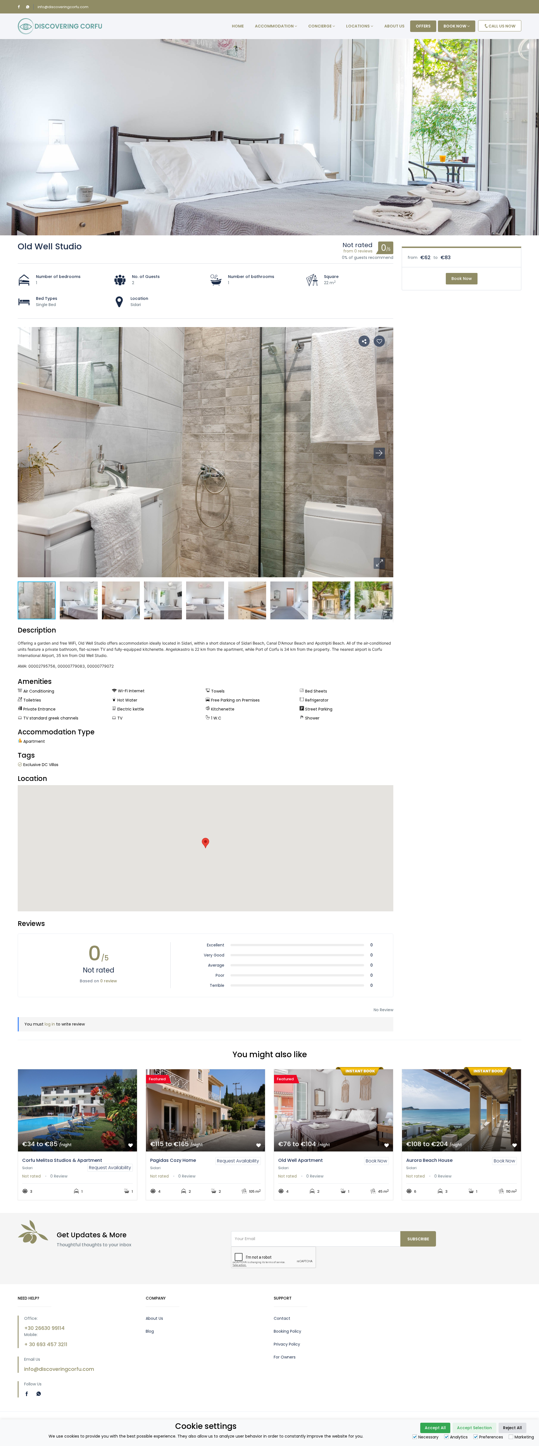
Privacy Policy (287, 1344)
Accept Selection (474, 1428)
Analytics (459, 1437)
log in (50, 1024)
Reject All (512, 1428)
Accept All (435, 1428)
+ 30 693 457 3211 (45, 1344)
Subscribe (418, 1239)
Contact (282, 1318)
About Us (154, 1318)
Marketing (524, 1437)
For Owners (285, 1357)
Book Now (461, 278)
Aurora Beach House (429, 1160)
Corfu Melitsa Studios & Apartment (62, 1160)
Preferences (491, 1437)
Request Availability (110, 1167)
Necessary (428, 1437)
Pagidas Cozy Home (173, 1160)
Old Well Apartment (300, 1160)
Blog (150, 1331)
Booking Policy (287, 1331)
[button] (379, 563)
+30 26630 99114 (44, 1328)
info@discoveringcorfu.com (63, 7)
